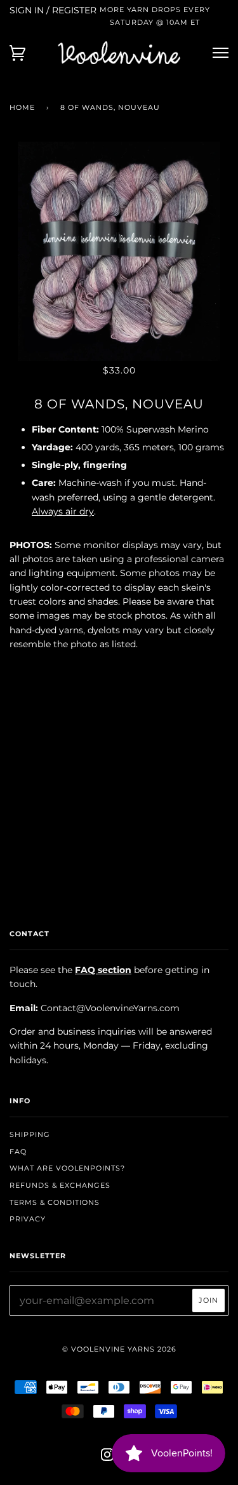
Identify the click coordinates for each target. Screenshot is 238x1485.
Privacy (28, 1218)
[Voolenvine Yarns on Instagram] (107, 1457)
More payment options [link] (119, 806)
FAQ (18, 1151)
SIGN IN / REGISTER (53, 10)
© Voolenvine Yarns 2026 (119, 1349)
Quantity (119, 670)
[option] (119, 251)
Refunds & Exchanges (60, 1185)
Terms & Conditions (55, 1202)
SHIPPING (30, 1134)
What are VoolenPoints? (67, 1168)
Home (22, 107)
